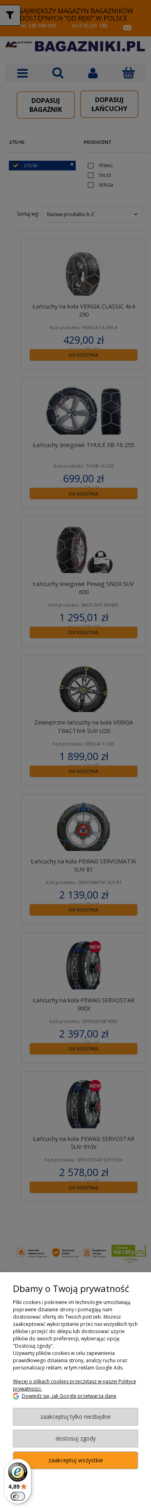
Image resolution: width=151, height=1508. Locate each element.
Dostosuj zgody (76, 1438)
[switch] (17, 1496)
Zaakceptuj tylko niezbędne (75, 1416)
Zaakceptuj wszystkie (75, 1460)
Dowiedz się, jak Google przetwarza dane (69, 1395)
